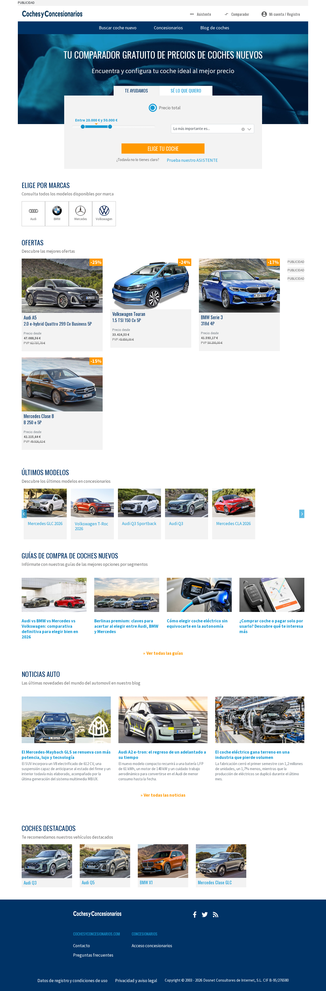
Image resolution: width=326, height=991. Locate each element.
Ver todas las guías (164, 653)
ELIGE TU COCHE (163, 148)
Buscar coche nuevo (118, 28)
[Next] (301, 514)
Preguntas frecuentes (93, 955)
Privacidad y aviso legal (136, 980)
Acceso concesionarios (152, 945)
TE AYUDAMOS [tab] (136, 90)
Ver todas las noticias (164, 795)
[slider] (82, 126)
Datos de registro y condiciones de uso (72, 980)
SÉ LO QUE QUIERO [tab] (186, 90)
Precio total (170, 107)
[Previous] (24, 514)
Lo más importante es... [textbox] (191, 128)
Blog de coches (214, 28)
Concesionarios (168, 28)
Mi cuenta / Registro (284, 14)
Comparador (240, 14)
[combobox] (212, 128)
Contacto (81, 945)
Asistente (204, 14)
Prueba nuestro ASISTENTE (192, 160)
